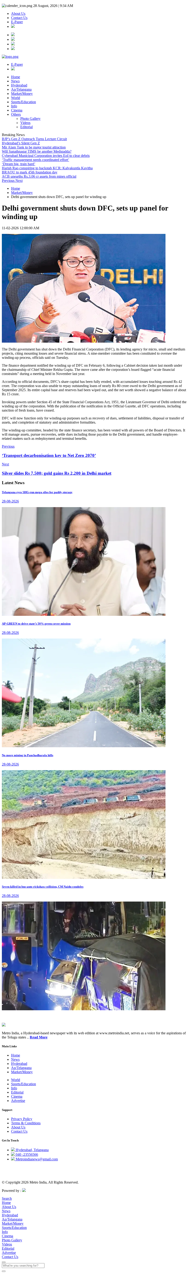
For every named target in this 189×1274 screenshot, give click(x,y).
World (15, 98)
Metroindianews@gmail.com (36, 1159)
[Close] (4, 1262)
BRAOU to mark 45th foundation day (29, 172)
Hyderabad (19, 85)
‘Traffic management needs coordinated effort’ (35, 160)
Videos (25, 123)
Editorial (26, 127)
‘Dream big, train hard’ (18, 164)
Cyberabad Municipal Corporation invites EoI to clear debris (46, 156)
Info (14, 106)
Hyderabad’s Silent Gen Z (21, 143)
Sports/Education (23, 102)
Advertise (18, 1101)
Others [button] (16, 114)
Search (7, 1198)
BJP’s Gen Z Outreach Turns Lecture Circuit (34, 139)
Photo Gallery (30, 119)
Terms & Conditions (26, 1123)
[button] (8, 181)
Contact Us (19, 18)
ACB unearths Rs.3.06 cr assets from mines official (39, 176)
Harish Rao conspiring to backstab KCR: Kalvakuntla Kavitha (47, 168)
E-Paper (17, 22)
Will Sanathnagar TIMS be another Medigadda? (36, 151)
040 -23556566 (26, 1154)
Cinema (16, 110)
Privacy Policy (21, 1119)
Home (15, 77)
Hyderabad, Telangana (32, 1150)
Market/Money (22, 94)
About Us (18, 13)
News (15, 81)
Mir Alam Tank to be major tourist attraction (34, 147)
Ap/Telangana (21, 89)
